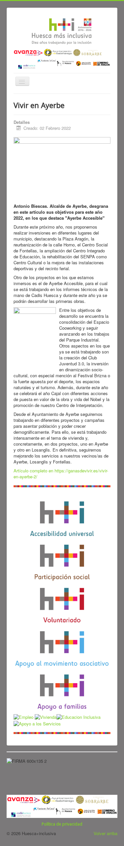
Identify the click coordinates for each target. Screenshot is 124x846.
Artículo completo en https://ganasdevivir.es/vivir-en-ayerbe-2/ (61, 473)
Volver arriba (105, 833)
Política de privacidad (62, 824)
